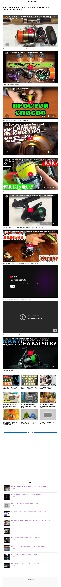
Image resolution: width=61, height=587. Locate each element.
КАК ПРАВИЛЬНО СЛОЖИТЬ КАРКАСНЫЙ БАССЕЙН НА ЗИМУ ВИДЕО (27, 546)
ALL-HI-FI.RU (30, 1)
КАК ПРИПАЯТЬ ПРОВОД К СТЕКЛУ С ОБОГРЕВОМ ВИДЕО (25, 537)
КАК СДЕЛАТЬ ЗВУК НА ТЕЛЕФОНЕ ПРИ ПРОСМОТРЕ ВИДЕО (26, 494)
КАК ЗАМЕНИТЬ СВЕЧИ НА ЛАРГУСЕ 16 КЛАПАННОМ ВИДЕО (25, 563)
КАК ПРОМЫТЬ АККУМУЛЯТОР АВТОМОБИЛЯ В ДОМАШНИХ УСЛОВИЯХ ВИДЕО (30, 520)
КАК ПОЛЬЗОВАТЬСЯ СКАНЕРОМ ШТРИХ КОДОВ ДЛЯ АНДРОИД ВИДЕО (28, 512)
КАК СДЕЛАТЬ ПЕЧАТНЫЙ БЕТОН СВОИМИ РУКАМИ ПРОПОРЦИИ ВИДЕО (28, 486)
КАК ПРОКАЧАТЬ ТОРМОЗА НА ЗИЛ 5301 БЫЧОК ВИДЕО (24, 529)
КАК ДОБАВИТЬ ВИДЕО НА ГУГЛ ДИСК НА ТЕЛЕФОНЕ (24, 554)
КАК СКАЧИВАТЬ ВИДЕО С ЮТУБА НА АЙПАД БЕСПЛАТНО (25, 503)
